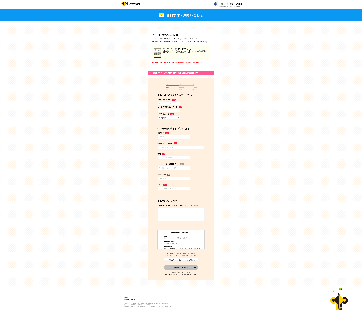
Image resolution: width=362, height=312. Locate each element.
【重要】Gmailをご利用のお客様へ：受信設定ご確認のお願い (174, 73)
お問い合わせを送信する (181, 267)
